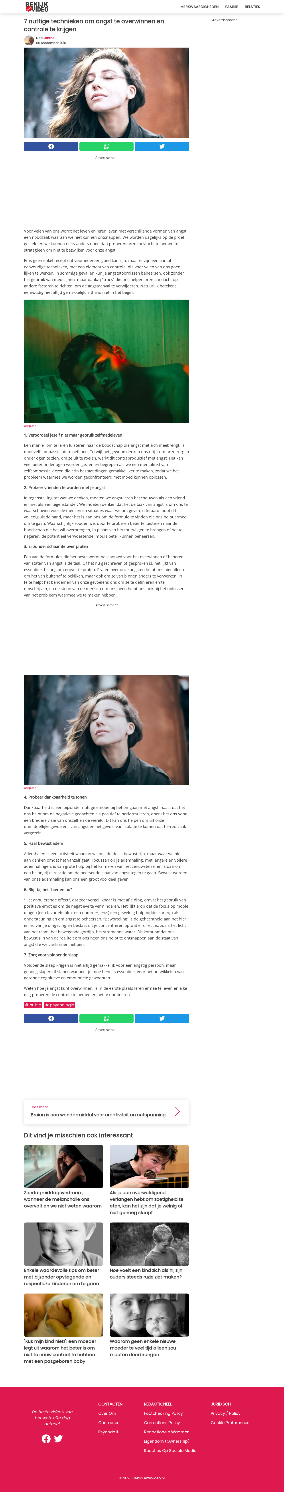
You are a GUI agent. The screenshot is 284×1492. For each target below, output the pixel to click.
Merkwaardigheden (199, 6)
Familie (231, 6)
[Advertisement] (106, 191)
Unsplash (30, 426)
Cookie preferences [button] (230, 1422)
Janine (49, 38)
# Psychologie (59, 1005)
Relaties (252, 6)
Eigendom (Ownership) (167, 1441)
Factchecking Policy (163, 1413)
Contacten (109, 1422)
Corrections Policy (162, 1422)
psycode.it (108, 1432)
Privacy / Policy (226, 1413)
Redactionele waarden (166, 1432)
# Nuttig (33, 1005)
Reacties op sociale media (170, 1450)
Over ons (107, 1413)
